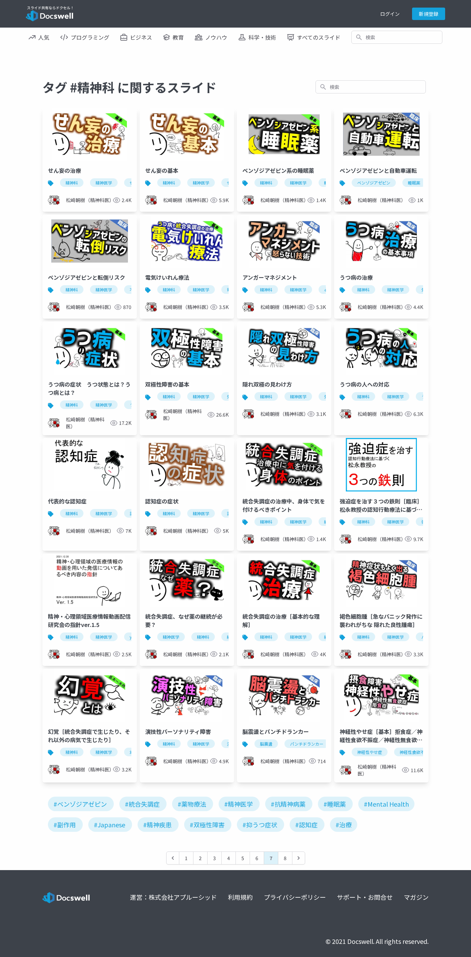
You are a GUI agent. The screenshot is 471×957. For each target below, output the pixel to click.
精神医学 (104, 183)
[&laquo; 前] (172, 858)
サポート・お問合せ (365, 897)
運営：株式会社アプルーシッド (173, 897)
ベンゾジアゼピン (373, 183)
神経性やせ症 (369, 752)
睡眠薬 (414, 183)
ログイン (390, 13)
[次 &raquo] (298, 858)
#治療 (343, 824)
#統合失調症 (142, 803)
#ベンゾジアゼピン (80, 803)
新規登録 (428, 13)
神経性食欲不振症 (416, 752)
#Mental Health (386, 803)
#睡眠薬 (334, 803)
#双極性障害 (207, 824)
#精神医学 (238, 803)
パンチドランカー (306, 744)
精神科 (72, 183)
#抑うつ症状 (259, 824)
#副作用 (64, 824)
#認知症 (306, 824)
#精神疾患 (157, 824)
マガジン (416, 897)
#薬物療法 (192, 803)
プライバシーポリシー (295, 897)
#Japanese (109, 824)
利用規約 (240, 897)
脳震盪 (266, 744)
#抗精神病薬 (288, 803)
